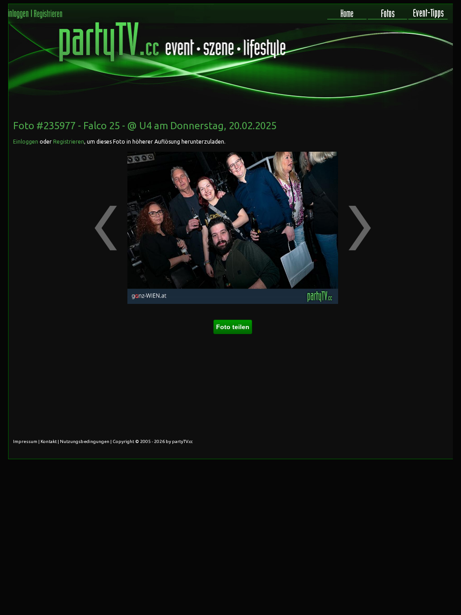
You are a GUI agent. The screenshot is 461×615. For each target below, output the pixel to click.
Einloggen (25, 142)
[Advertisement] (413, 170)
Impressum (25, 441)
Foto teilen (232, 326)
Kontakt (49, 441)
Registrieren (68, 142)
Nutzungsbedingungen (84, 441)
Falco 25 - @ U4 (117, 125)
